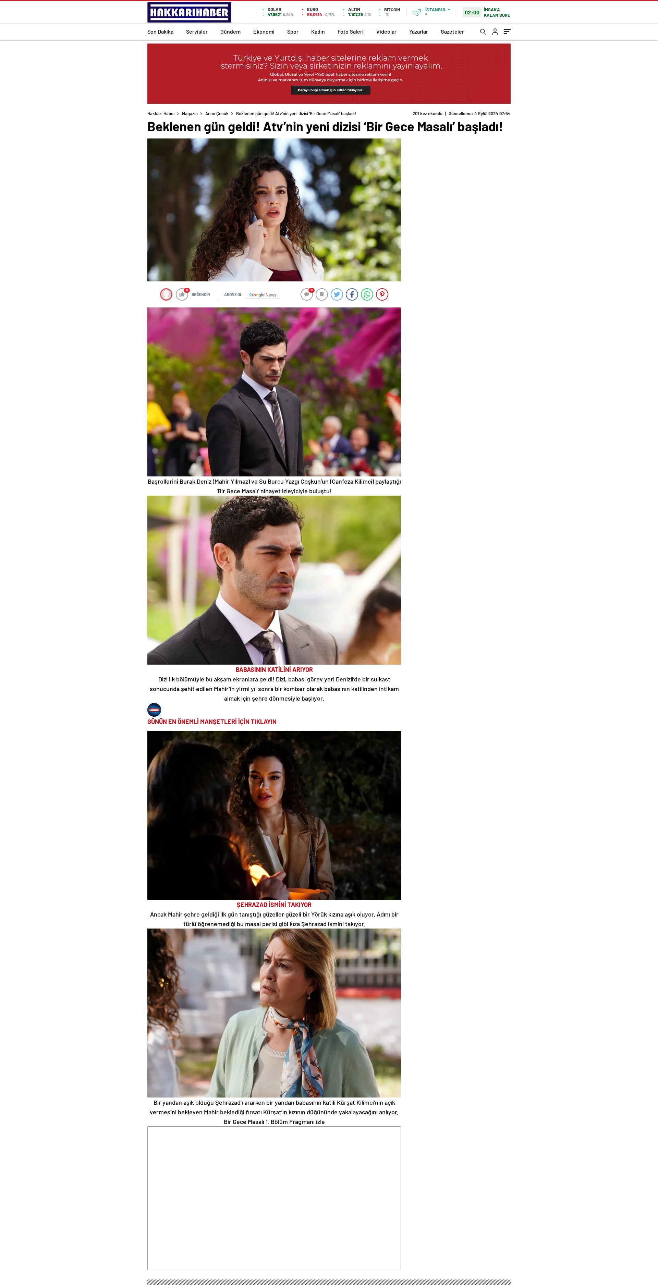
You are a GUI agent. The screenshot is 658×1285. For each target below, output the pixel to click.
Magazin (190, 113)
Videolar (386, 31)
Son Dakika (160, 31)
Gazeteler (452, 31)
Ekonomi (264, 31)
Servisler (197, 31)
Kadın (318, 31)
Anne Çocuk (217, 113)
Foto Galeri (351, 31)
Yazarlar (418, 31)
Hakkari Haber (161, 113)
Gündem (230, 31)
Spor (292, 31)
